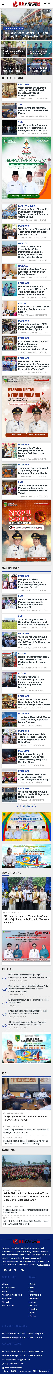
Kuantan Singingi (36, 28)
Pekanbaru (23, 226)
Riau (20, 482)
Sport (32, 1312)
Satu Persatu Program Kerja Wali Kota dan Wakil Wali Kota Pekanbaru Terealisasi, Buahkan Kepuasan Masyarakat (28, 989)
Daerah (32, 1316)
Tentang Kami (9, 1287)
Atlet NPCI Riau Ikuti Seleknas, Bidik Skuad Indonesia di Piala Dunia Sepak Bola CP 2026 (26, 1222)
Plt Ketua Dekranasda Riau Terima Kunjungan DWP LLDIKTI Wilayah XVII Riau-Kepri (34, 777)
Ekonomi (22, 303)
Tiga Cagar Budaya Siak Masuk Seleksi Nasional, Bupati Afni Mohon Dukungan (34, 719)
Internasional (35, 1295)
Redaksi (6, 1291)
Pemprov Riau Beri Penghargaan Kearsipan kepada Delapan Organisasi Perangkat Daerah (32, 583)
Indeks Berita (26, 806)
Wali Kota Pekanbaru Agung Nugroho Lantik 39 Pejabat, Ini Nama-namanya (33, 794)
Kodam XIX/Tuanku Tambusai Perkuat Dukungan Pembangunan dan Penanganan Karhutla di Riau (33, 345)
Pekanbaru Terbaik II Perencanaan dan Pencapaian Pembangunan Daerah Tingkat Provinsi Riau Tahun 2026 (33, 365)
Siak (20, 104)
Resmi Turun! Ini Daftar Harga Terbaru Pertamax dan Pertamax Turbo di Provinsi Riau (33, 660)
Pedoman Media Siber (12, 1295)
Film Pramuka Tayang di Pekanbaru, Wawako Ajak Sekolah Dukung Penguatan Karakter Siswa (32, 758)
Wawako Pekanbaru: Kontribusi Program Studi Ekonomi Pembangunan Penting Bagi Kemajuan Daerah (31, 682)
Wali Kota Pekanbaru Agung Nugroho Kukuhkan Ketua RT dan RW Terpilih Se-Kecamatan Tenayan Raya (34, 640)
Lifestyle (33, 1309)
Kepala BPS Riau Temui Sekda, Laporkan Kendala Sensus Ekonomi (11, 72)
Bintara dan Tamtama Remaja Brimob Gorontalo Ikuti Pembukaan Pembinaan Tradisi (28, 1012)
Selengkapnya (44, 1264)
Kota (31, 1287)
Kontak (6, 1302)
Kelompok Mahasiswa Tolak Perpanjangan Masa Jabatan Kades (28, 1001)
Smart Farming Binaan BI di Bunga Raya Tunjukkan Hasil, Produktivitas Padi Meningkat (33, 622)
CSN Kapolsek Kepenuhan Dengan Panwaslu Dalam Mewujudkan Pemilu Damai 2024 (27, 1023)
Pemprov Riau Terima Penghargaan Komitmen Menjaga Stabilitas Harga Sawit (31, 452)
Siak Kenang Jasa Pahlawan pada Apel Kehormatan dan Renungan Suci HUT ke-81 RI (32, 128)
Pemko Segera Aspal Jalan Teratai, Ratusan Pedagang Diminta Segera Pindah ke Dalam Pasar (32, 738)
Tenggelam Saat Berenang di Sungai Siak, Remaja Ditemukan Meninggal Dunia (33, 471)
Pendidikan (24, 84)
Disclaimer (7, 1298)
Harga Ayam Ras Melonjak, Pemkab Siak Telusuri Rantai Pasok (33, 110)
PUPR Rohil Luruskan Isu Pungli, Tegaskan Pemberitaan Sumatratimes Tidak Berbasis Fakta (28, 976)
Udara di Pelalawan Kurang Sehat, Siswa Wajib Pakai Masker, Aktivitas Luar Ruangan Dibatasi (32, 91)
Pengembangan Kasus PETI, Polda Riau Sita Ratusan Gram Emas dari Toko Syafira (33, 327)
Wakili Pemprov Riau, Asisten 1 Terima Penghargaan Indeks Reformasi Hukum (13, 55)
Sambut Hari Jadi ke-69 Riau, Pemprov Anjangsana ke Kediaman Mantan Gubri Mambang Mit (32, 603)
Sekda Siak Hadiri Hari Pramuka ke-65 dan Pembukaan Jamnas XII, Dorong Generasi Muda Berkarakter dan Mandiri (30, 252)
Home (5, 1284)
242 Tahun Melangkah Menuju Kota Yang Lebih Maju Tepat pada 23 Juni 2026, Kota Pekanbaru (26, 919)
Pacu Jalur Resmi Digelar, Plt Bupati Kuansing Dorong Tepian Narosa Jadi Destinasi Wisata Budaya (33, 213)
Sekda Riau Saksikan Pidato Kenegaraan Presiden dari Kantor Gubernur (39, 55)
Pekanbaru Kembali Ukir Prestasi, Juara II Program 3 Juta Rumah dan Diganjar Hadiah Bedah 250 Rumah (32, 290)
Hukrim (32, 1302)
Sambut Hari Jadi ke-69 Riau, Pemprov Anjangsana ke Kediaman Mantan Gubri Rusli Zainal (33, 489)
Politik (32, 1284)
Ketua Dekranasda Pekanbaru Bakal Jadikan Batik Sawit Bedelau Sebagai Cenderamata (34, 702)
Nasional (23, 243)
